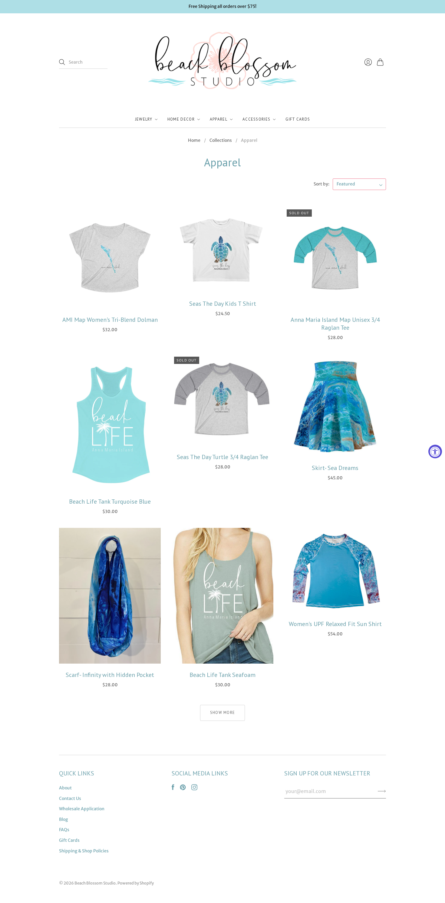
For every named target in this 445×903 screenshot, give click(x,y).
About (65, 788)
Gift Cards (297, 119)
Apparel (218, 119)
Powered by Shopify (135, 883)
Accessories (256, 119)
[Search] (62, 62)
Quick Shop (110, 301)
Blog (63, 819)
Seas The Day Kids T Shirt (222, 304)
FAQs (64, 829)
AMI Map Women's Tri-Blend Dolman (110, 320)
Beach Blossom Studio (95, 883)
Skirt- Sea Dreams (335, 468)
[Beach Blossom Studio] (222, 62)
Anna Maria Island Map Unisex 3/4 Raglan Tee (335, 324)
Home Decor (181, 119)
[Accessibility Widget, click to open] (435, 451)
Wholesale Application (81, 808)
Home (194, 140)
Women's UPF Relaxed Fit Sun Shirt (335, 624)
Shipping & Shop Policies (84, 851)
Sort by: (321, 184)
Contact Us (70, 798)
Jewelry (143, 119)
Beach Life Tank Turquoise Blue (110, 501)
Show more (222, 712)
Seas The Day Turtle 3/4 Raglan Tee (222, 457)
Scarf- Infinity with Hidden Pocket (110, 675)
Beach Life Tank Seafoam (222, 675)
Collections (220, 140)
